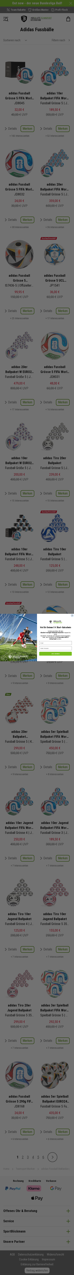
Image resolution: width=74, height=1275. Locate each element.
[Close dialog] (72, 615)
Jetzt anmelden (55, 653)
